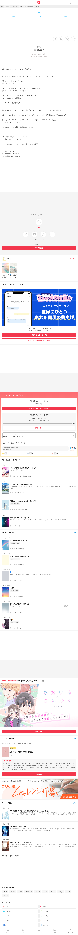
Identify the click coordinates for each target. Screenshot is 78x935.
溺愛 (20, 892)
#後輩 (14, 680)
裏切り (52, 892)
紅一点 (37, 892)
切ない (61, 892)
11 (40, 54)
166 (34, 54)
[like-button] (73, 38)
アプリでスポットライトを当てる (39, 409)
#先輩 (10, 680)
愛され (12, 892)
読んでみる (39, 731)
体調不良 (28, 892)
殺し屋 (5, 895)
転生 (68, 892)
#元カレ (4, 680)
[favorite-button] (67, 38)
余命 (4, 892)
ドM (45, 892)
